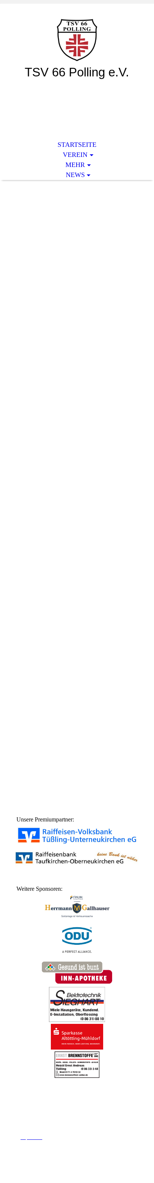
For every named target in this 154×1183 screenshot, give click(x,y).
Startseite (77, 144)
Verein (75, 154)
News (75, 175)
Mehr (75, 164)
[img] (77, 40)
